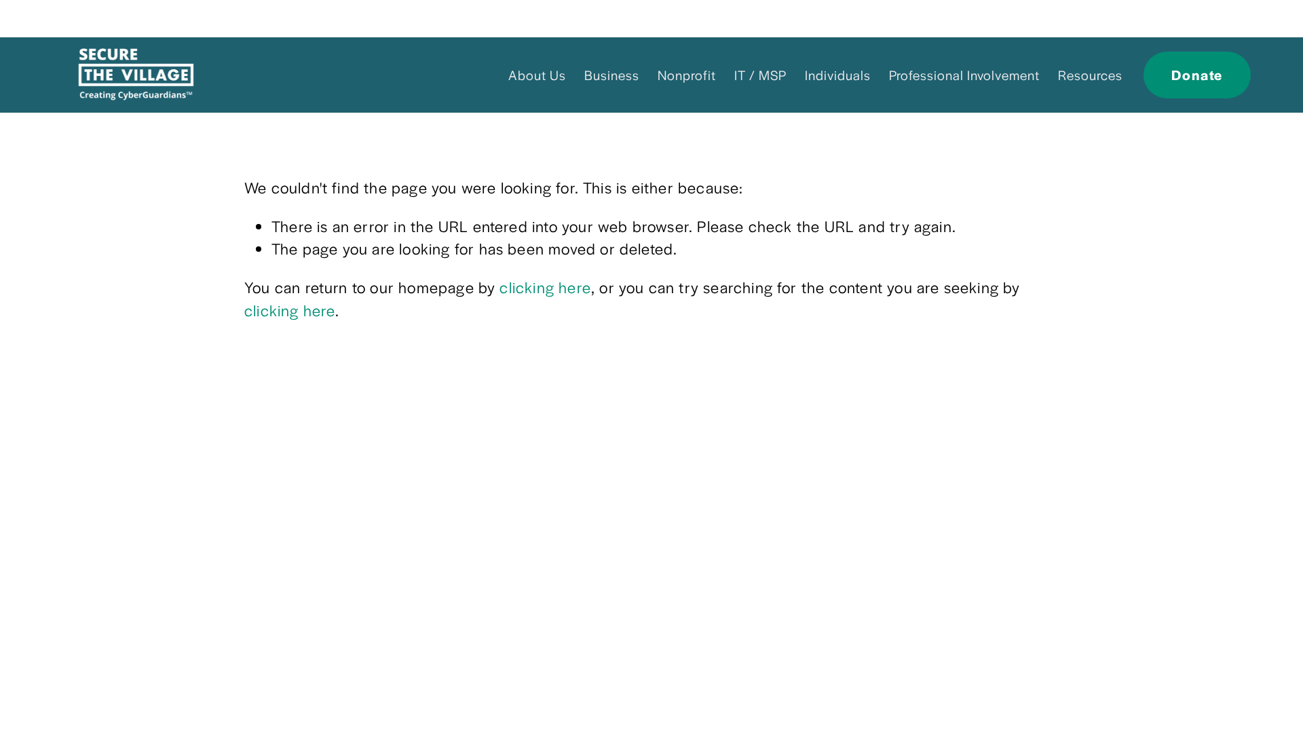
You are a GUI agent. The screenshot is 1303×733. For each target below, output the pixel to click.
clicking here (544, 287)
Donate (1197, 74)
